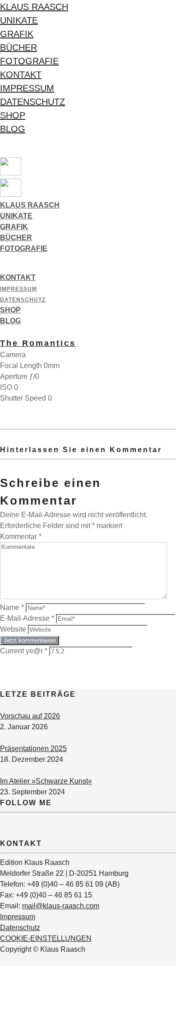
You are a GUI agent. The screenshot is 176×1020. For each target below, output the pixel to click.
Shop (12, 115)
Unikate (19, 20)
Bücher (18, 47)
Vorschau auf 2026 (30, 716)
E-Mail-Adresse (27, 618)
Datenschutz (32, 102)
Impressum (27, 88)
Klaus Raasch (34, 7)
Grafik (16, 34)
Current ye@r (23, 651)
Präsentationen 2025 (33, 748)
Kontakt (21, 75)
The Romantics (38, 343)
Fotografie (29, 61)
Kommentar (21, 536)
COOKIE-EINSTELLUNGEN (46, 938)
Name (12, 607)
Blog (12, 129)
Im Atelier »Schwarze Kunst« (46, 781)
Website (13, 629)
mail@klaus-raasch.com (60, 906)
